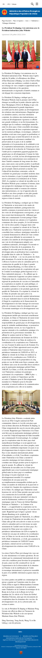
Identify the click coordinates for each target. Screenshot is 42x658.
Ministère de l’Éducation (30, 636)
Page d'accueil (6, 21)
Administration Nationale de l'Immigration (19, 638)
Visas (14, 4)
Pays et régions (18, 21)
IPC (9, 4)
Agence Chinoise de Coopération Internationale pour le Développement (20, 641)
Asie (26, 21)
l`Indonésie (34, 21)
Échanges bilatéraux (9, 23)
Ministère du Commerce (11, 636)
